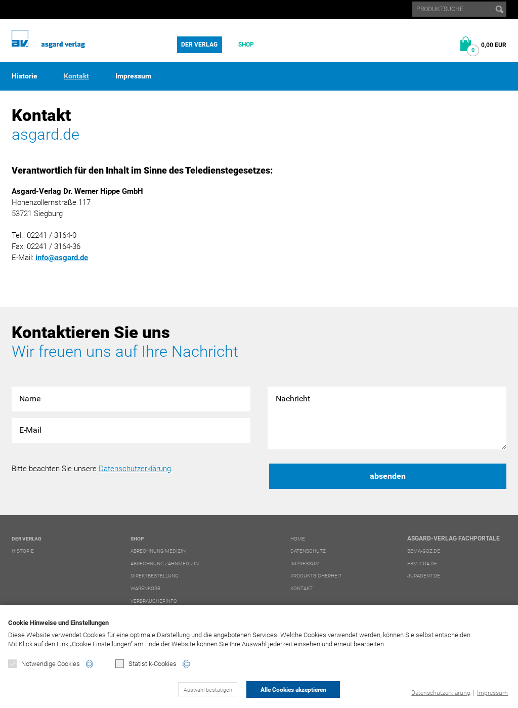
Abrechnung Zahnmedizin (165, 563)
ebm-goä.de (422, 563)
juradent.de (423, 575)
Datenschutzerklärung (440, 692)
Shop (246, 44)
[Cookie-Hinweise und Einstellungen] (89, 664)
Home (297, 539)
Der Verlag (199, 44)
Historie (24, 75)
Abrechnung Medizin (158, 551)
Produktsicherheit (316, 575)
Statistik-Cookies (152, 664)
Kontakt (76, 75)
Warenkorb (145, 588)
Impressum (492, 692)
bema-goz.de (423, 551)
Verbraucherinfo (154, 601)
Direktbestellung (155, 575)
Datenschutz (308, 551)
